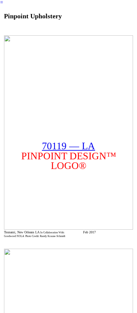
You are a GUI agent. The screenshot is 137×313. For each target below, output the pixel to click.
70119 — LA (68, 146)
